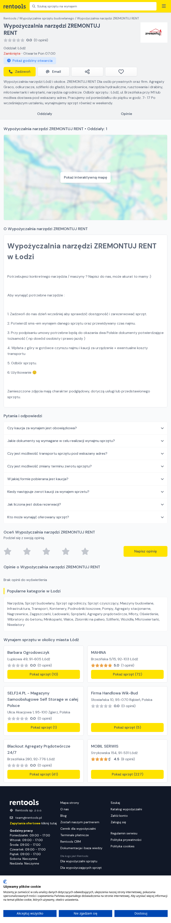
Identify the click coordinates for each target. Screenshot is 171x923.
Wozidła (127, 619)
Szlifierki (112, 619)
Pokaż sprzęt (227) (127, 774)
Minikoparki (53, 619)
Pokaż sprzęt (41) (44, 774)
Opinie (126, 113)
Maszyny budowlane (136, 603)
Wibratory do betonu (24, 619)
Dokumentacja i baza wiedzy (81, 848)
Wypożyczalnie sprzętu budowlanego (46, 18)
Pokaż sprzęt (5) (127, 727)
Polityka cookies (122, 846)
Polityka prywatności (126, 840)
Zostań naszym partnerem (79, 822)
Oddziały (44, 113)
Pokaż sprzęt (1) (44, 727)
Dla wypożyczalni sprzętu (78, 861)
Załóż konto (119, 816)
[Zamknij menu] (163, 6)
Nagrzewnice (17, 614)
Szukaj (115, 803)
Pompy (107, 608)
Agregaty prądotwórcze (107, 614)
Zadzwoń (22, 71)
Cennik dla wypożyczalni (78, 829)
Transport (39, 608)
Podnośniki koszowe (84, 608)
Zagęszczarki (40, 614)
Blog (63, 816)
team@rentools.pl (28, 818)
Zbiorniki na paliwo (90, 619)
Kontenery (58, 608)
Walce (68, 619)
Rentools (10, 18)
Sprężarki (78, 614)
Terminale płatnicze (74, 835)
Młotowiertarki (147, 619)
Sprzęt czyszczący (103, 603)
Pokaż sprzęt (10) (44, 674)
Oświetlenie (149, 614)
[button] (85, 428)
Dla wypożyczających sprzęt (81, 868)
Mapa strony (69, 803)
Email (56, 71)
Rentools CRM (70, 842)
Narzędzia (15, 603)
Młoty (133, 614)
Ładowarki (60, 614)
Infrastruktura (18, 608)
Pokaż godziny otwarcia (32, 60)
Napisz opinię (145, 551)
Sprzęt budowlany (40, 603)
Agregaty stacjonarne (133, 608)
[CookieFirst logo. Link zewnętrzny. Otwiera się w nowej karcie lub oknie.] (5, 882)
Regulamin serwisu (124, 833)
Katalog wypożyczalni (126, 809)
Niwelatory (16, 624)
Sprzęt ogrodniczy (71, 603)
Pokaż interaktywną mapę (85, 177)
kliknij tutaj (33, 823)
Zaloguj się (118, 822)
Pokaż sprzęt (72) (127, 674)
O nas (64, 809)
